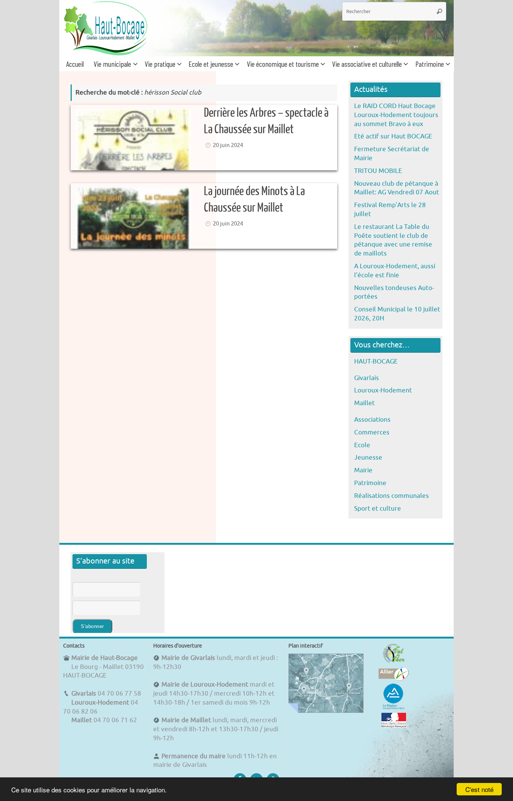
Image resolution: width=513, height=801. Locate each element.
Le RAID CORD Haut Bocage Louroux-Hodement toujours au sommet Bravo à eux (396, 115)
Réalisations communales (391, 496)
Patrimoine (370, 483)
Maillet (364, 403)
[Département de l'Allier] (394, 678)
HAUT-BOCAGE (376, 361)
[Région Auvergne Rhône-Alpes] (393, 708)
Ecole (362, 445)
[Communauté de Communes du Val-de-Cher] (393, 663)
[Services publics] (393, 726)
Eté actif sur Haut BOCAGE (393, 136)
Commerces (371, 432)
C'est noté (479, 789)
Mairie (363, 470)
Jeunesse (368, 457)
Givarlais (366, 378)
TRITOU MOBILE (378, 171)
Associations (372, 420)
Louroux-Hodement (383, 390)
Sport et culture (377, 508)
